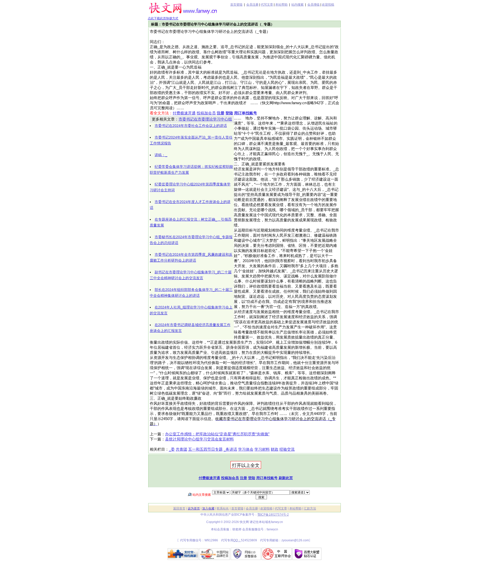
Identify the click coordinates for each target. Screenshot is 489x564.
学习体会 (245, 449)
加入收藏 (208, 508)
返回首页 (179, 508)
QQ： (237, 540)
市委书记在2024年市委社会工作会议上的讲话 (191, 126)
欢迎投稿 (328, 4)
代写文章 (267, 4)
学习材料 (262, 449)
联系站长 (223, 508)
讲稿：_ (161, 155)
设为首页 (194, 508)
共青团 (181, 449)
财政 (274, 449)
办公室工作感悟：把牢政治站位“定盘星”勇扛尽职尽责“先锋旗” (217, 434)
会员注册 (252, 4)
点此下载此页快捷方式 (163, 18)
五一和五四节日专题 (205, 449)
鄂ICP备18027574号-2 (273, 514)
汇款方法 (310, 508)
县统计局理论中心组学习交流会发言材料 (199, 439)
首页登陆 (236, 4)
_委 (172, 449)
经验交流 (287, 449)
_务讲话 (230, 449)
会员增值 (313, 4)
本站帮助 (281, 4)
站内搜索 (297, 4)
